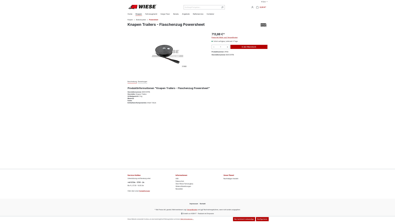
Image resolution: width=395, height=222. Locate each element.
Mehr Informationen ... (187, 219)
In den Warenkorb (249, 47)
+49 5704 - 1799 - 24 (136, 182)
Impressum (194, 204)
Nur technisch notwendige (244, 219)
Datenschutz (180, 181)
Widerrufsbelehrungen (183, 186)
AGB (177, 178)
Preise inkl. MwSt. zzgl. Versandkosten (225, 37)
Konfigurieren (262, 219)
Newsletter (179, 189)
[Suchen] (222, 7)
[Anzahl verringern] (214, 47)
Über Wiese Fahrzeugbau (184, 184)
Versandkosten (192, 209)
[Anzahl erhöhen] (227, 47)
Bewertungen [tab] (142, 81)
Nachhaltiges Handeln (231, 178)
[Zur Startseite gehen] (143, 6)
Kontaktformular (144, 191)
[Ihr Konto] (252, 7)
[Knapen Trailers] (263, 25)
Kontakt (203, 204)
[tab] (132, 81)
